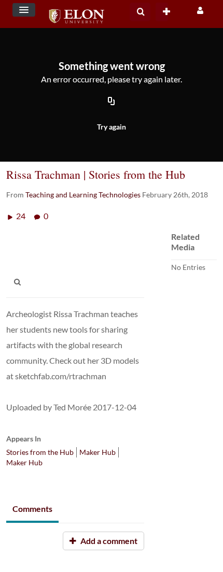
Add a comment (108, 541)
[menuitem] (140, 12)
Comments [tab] (32, 508)
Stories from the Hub (40, 452)
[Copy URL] (111, 101)
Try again (111, 126)
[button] (23, 10)
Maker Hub (97, 452)
